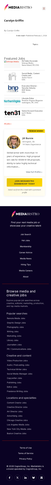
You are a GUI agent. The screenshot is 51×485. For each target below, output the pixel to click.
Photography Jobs (15, 327)
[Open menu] (44, 8)
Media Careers (25, 270)
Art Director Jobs (14, 411)
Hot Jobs (26, 240)
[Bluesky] (33, 478)
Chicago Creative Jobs (17, 420)
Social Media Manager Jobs (19, 374)
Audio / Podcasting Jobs (18, 365)
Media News (25, 258)
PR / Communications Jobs (19, 349)
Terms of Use (26, 448)
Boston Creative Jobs (16, 433)
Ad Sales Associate (30, 61)
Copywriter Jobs (14, 378)
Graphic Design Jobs (16, 323)
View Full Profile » (34, 172)
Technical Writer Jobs (17, 369)
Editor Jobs (12, 387)
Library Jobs (12, 340)
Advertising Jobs (14, 416)
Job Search (26, 234)
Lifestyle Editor (28, 98)
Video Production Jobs (17, 360)
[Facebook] (9, 478)
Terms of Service (25, 453)
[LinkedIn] (25, 478)
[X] (17, 478)
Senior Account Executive (32, 111)
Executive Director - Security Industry (30, 87)
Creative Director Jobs (17, 407)
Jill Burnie (27, 138)
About (26, 276)
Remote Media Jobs (16, 318)
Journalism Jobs (14, 344)
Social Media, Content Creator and (31, 74)
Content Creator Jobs (17, 402)
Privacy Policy (25, 459)
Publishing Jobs (14, 382)
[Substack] (41, 478)
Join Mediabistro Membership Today (24, 182)
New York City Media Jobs (19, 429)
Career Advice (25, 252)
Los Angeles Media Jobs (18, 424)
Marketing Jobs (14, 336)
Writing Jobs (12, 331)
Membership (25, 246)
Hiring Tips (25, 264)
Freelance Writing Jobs (17, 391)
